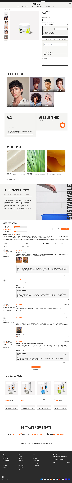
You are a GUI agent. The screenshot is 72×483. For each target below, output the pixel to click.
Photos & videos (25, 246)
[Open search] (64, 4)
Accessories (5, 463)
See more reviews (36, 366)
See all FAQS (9, 120)
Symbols (19, 463)
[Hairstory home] (36, 4)
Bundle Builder (39, 6)
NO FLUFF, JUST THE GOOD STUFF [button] (16, 194)
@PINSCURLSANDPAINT (35, 90)
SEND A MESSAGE (46, 125)
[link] (46, 11)
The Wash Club (5, 467)
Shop (18, 6)
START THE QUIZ (36, 445)
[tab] (36, 418)
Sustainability (20, 465)
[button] (20, 226)
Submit (68, 462)
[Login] (67, 4)
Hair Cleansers (5, 458)
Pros (32, 6)
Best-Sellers (4, 465)
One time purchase (49, 24)
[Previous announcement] (1, 1)
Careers (19, 470)
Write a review (65, 228)
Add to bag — (11, 408)
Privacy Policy (36, 460)
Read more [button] (21, 325)
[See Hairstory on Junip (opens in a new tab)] (38, 369)
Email (54, 462)
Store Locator (21, 460)
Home (5, 9)
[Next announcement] (71, 1)
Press (19, 469)
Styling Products (5, 460)
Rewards (48, 6)
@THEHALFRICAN (34, 105)
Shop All (4, 456)
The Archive (20, 467)
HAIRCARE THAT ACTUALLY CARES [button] (16, 190)
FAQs (34, 456)
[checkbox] (26, 246)
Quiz (54, 6)
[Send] (66, 45)
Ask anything (57, 228)
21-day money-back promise (50, 39)
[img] (17, 234)
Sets (3, 461)
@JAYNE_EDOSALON (58, 90)
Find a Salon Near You (22, 461)
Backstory (20, 456)
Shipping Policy (36, 463)
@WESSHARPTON (46, 90)
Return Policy (36, 465)
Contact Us (35, 458)
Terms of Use (36, 461)
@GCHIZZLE (9, 105)
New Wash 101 (25, 6)
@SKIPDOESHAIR (46, 105)
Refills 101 (20, 458)
